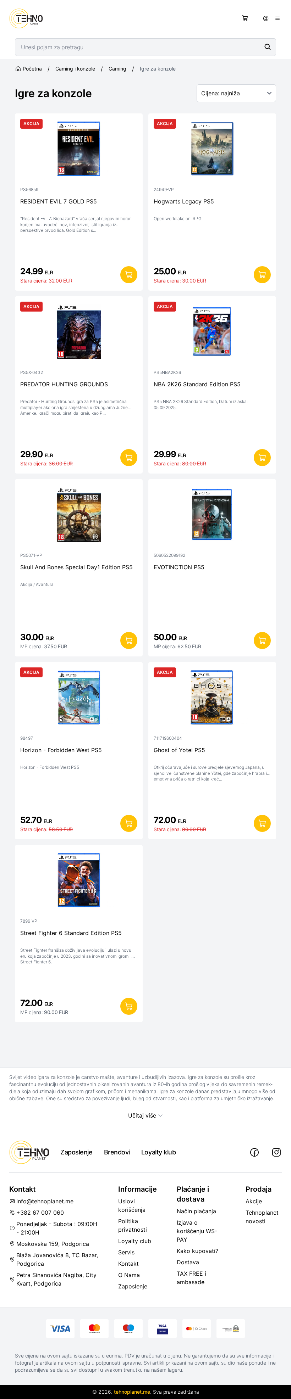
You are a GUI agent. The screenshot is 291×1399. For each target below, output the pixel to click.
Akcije (254, 1201)
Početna (32, 69)
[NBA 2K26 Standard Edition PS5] (212, 333)
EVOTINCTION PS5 (179, 567)
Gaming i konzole (75, 69)
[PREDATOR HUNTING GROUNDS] (78, 333)
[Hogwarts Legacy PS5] (212, 151)
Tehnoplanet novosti (262, 1217)
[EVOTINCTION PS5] (212, 516)
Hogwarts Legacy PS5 (184, 201)
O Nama (129, 1274)
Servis (126, 1252)
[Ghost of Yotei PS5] (212, 699)
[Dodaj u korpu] (128, 274)
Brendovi (117, 1152)
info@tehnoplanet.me (44, 1201)
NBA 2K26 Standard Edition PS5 (197, 384)
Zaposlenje (76, 1152)
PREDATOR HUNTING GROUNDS (64, 384)
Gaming (117, 69)
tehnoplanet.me (132, 1392)
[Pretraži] (267, 46)
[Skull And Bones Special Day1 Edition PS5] (78, 516)
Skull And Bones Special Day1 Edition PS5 (76, 567)
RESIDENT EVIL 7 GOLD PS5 (58, 201)
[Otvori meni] (277, 18)
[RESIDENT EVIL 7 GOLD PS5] (78, 151)
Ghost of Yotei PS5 (179, 750)
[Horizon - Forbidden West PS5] (78, 699)
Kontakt (128, 1263)
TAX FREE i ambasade (191, 1278)
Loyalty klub (158, 1152)
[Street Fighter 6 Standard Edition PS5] (78, 882)
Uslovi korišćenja (132, 1205)
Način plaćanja (196, 1211)
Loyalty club (134, 1240)
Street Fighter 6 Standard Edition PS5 (71, 932)
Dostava (188, 1262)
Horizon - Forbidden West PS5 (61, 750)
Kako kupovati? (197, 1250)
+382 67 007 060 (40, 1212)
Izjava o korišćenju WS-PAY (197, 1231)
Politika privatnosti (132, 1225)
